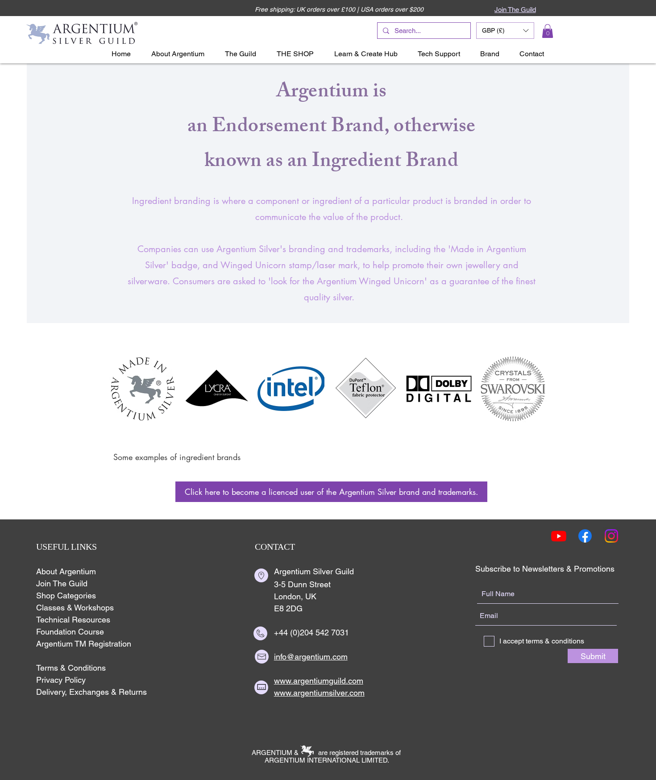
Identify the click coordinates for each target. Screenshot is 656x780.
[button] (505, 30)
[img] (143, 389)
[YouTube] (559, 536)
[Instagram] (611, 536)
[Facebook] (585, 536)
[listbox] (505, 30)
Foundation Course (70, 631)
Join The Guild (61, 583)
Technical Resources (73, 619)
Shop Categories (66, 595)
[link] (547, 31)
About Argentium (66, 571)
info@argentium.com (311, 656)
